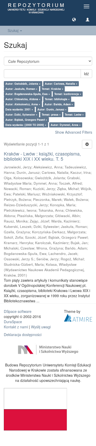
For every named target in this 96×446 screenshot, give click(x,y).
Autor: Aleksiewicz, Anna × (22, 104)
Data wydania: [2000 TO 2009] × (25, 125)
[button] (74, 19)
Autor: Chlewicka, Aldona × (22, 99)
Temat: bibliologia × (57, 99)
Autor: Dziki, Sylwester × (21, 114)
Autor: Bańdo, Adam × (59, 104)
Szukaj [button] (13, 30)
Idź (86, 73)
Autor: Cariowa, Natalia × (61, 83)
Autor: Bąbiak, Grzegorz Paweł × (26, 120)
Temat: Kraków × (52, 89)
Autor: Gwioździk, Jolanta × (22, 83)
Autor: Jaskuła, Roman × (21, 89)
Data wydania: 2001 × (19, 109)
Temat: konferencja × (67, 94)
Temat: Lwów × (74, 114)
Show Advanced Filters (73, 132)
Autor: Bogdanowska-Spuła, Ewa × (27, 94)
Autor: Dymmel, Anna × (66, 125)
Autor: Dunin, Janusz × (52, 109)
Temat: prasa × (51, 114)
